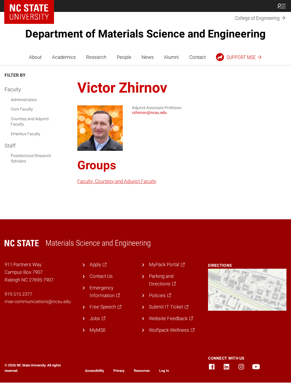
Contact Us (101, 276)
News (148, 57)
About (35, 57)
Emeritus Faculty (25, 134)
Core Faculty (22, 109)
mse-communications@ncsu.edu (38, 301)
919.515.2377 (18, 294)
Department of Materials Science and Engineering (145, 34)
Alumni (171, 57)
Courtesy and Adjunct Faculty (30, 121)
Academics (64, 57)
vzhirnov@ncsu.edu (149, 112)
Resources (142, 371)
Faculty (13, 89)
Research (96, 57)
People (124, 57)
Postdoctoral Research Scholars (31, 158)
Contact (197, 57)
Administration (24, 99)
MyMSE (98, 330)
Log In (164, 371)
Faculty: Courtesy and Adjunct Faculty (116, 181)
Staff (10, 146)
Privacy (118, 371)
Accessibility (94, 371)
